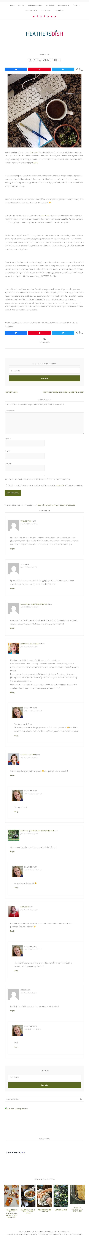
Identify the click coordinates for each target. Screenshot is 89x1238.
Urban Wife (26, 521)
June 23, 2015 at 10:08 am (29, 524)
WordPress (70, 1234)
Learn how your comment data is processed (56, 505)
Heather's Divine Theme (33, 1234)
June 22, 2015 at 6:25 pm (29, 758)
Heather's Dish (44, 34)
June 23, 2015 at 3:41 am (29, 567)
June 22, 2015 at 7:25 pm (29, 647)
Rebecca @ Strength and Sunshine (37, 831)
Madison (25, 907)
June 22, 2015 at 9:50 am (29, 993)
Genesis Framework (56, 1234)
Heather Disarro (43, 1231)
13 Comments (44, 342)
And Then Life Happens (44, 1211)
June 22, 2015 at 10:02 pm (33, 711)
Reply (12, 549)
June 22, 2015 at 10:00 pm (33, 1029)
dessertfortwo (28, 754)
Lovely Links (61, 1210)
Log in (79, 1234)
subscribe (60, 485)
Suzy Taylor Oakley (30, 644)
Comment (9, 411)
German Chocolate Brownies (77, 1209)
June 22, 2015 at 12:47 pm (29, 834)
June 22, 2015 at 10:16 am (29, 910)
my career (45, 215)
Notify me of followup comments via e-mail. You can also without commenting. (45, 485)
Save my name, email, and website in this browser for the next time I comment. (38, 479)
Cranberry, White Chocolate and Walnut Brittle (11, 1213)
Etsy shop (34, 152)
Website (8, 463)
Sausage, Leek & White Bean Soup (28, 1212)
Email (8, 451)
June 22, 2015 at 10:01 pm (33, 794)
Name (8, 438)
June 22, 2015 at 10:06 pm (29, 607)
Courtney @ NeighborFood (34, 604)
